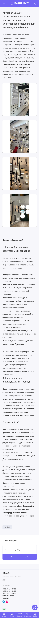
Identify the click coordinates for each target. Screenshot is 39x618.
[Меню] (3, 3)
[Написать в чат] (35, 607)
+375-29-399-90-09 (9, 591)
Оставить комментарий (19, 557)
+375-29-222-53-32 (9, 593)
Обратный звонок (8, 595)
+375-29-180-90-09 (9, 589)
